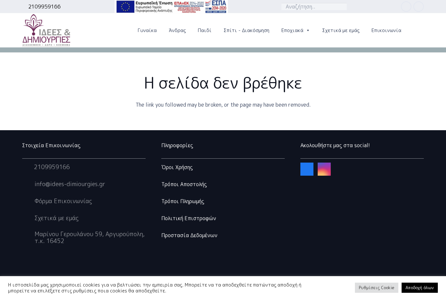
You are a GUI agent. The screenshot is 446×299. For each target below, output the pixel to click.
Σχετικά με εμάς (340, 30)
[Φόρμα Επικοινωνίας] (28, 201)
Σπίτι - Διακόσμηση (246, 30)
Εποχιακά (292, 30)
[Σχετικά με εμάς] (28, 218)
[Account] (124, 30)
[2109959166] (28, 167)
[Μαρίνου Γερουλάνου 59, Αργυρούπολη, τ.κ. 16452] (28, 237)
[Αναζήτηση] (340, 6)
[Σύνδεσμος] (46, 30)
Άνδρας (177, 30)
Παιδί (205, 30)
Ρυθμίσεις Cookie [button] (376, 287)
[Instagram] (418, 6)
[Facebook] (406, 6)
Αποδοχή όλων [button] (420, 287)
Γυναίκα (147, 30)
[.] (384, 6)
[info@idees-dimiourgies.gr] (28, 184)
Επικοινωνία (386, 30)
